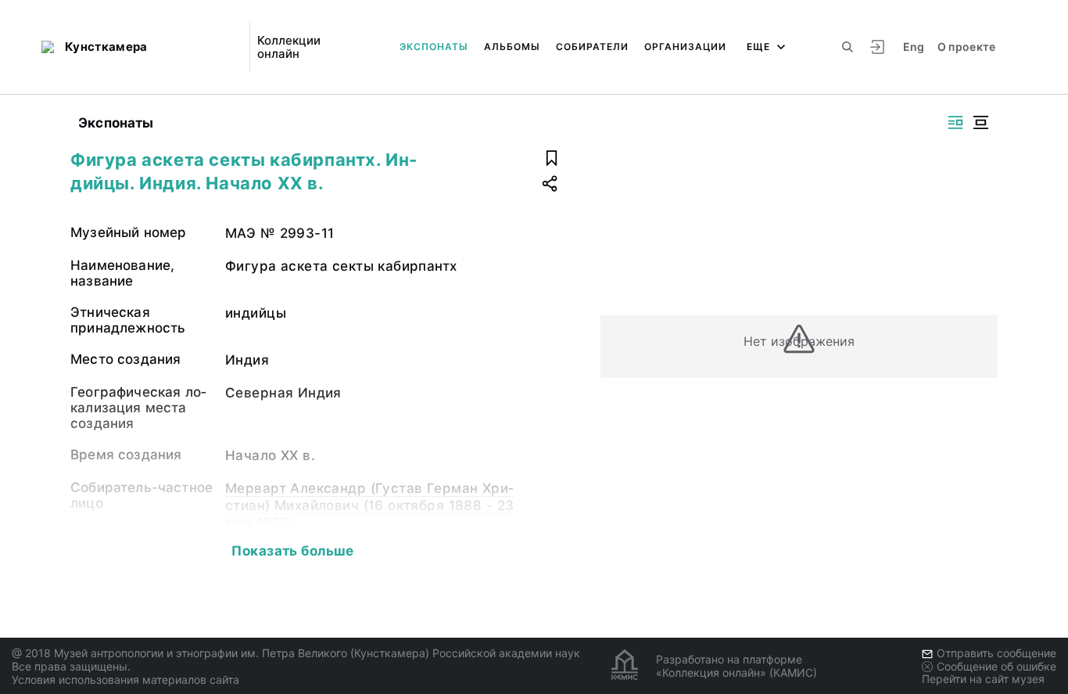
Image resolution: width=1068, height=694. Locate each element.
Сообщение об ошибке (996, 666)
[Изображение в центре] (980, 122)
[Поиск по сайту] (847, 47)
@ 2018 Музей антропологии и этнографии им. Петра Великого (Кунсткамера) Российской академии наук (296, 653)
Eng (914, 46)
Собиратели (592, 46)
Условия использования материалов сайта (125, 679)
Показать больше (292, 551)
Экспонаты (434, 46)
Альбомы (512, 46)
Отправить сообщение (996, 653)
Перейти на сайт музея (983, 678)
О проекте (966, 46)
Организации (685, 46)
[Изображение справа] (955, 122)
